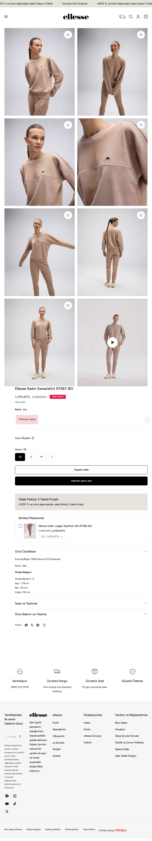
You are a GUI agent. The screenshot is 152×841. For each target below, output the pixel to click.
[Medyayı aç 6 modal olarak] (141, 215)
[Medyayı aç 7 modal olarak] (68, 305)
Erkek (87, 729)
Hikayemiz (59, 735)
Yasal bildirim (89, 829)
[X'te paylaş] (32, 625)
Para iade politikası (13, 829)
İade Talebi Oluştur (125, 755)
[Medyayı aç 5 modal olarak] (68, 215)
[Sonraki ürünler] (148, 420)
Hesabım (120, 729)
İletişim (57, 749)
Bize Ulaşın (121, 722)
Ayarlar (57, 755)
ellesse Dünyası (92, 735)
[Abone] (19, 736)
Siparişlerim (59, 729)
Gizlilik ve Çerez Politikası (129, 742)
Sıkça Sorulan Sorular (127, 735)
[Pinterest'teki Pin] (37, 625)
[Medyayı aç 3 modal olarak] (68, 125)
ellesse (111, 830)
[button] (6, 16)
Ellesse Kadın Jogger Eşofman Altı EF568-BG (65, 526)
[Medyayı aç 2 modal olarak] (141, 35)
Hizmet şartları (72, 829)
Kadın (87, 722)
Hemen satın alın (81, 480)
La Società (58, 742)
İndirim (88, 742)
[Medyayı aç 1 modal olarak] (68, 35)
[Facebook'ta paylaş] (26, 625)
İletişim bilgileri (34, 829)
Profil (56, 722)
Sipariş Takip (122, 749)
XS (20, 456)
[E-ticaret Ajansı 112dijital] (121, 829)
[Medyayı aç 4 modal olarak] (141, 125)
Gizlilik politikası (53, 829)
